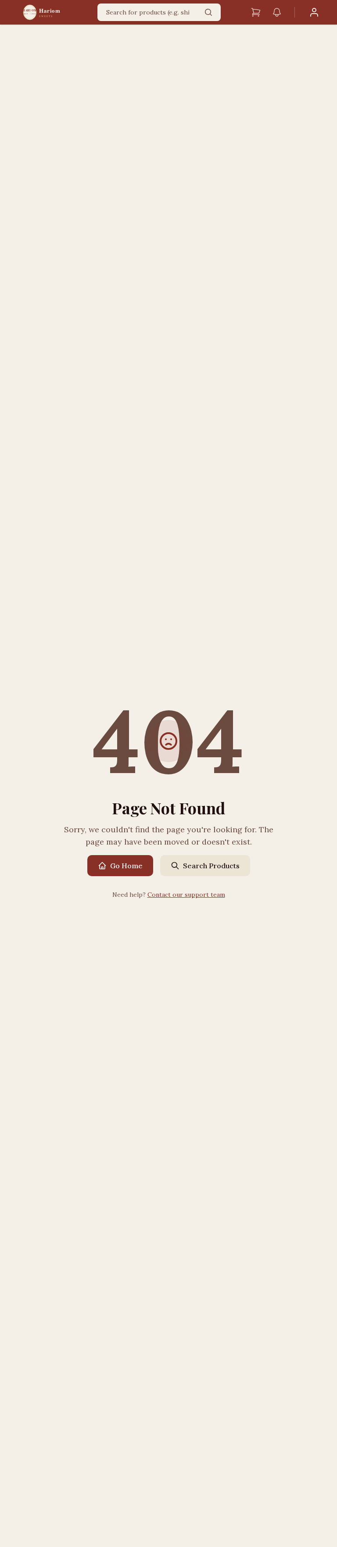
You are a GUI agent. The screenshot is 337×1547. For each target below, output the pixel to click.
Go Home (126, 865)
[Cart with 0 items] (256, 12)
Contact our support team (186, 895)
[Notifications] (277, 12)
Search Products (211, 865)
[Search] (208, 12)
